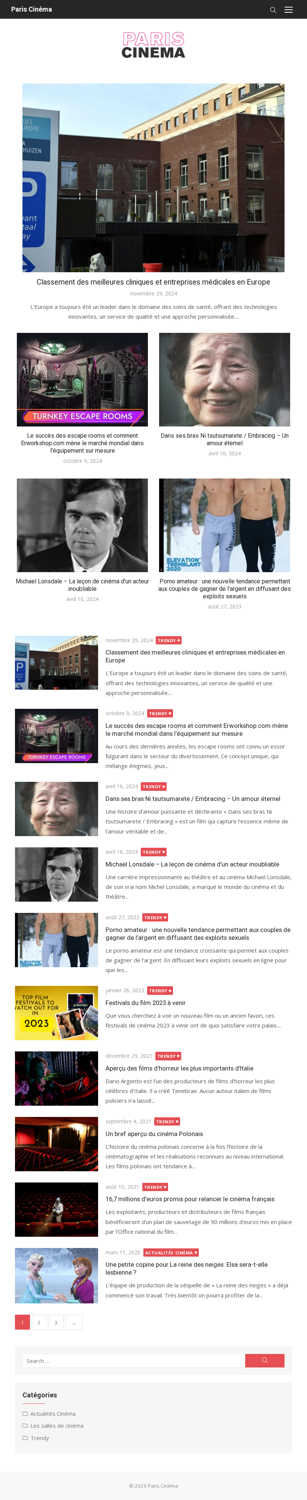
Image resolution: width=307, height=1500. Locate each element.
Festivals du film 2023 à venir (146, 1002)
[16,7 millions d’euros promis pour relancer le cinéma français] (56, 1209)
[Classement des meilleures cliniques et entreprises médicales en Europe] (56, 663)
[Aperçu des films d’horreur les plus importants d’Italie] (56, 1078)
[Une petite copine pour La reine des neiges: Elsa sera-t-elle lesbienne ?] (56, 1275)
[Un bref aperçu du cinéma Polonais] (56, 1144)
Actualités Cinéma (169, 1252)
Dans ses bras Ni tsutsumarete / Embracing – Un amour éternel (225, 439)
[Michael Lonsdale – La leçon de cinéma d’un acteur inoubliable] (56, 874)
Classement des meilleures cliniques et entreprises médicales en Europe (153, 282)
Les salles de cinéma (56, 1425)
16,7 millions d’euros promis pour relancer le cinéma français (190, 1199)
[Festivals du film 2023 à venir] (56, 1013)
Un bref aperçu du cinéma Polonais (154, 1134)
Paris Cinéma (31, 9)
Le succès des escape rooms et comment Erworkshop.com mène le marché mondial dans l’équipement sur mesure (82, 443)
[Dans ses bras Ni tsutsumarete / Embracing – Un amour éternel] (56, 809)
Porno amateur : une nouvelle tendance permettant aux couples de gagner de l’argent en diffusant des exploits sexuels (224, 589)
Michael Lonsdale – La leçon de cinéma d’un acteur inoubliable (82, 585)
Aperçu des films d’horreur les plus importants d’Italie (179, 1068)
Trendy (167, 640)
